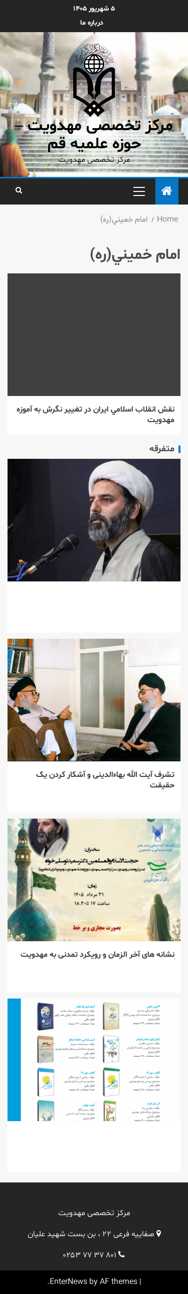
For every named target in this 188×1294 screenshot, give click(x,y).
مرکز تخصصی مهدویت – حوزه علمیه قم (94, 135)
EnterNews (68, 1281)
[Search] (19, 191)
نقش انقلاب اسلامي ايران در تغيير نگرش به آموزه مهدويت (95, 415)
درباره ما (91, 23)
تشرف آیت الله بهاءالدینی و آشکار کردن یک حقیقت (105, 780)
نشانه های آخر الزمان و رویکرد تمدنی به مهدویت (97, 954)
